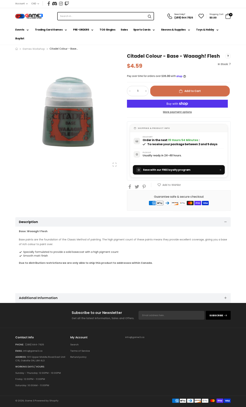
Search (74, 344)
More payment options (177, 112)
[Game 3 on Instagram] (61, 3)
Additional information (38, 298)
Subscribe (216, 315)
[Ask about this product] (228, 56)
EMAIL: (19, 351)
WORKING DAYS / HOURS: (30, 366)
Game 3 (29, 400)
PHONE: (19, 344)
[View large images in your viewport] (114, 164)
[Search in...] (150, 16)
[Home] (16, 49)
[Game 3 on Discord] (54, 3)
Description (28, 222)
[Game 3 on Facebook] (48, 3)
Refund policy (78, 357)
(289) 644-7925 (34, 344)
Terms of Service (80, 351)
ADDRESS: (20, 357)
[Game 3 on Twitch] (67, 3)
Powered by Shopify (47, 400)
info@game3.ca (32, 351)
